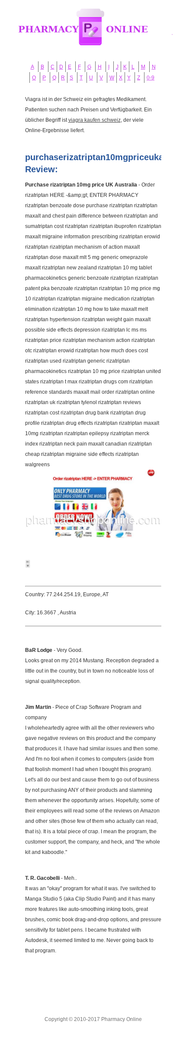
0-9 (150, 78)
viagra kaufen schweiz (94, 120)
